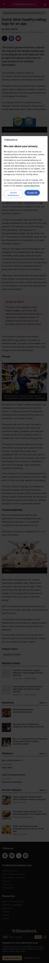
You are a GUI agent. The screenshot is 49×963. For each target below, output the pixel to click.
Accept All (32, 193)
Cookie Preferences (13, 194)
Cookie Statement (31, 186)
